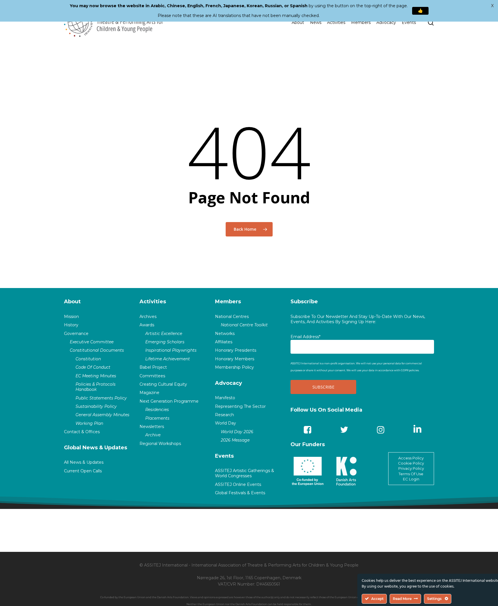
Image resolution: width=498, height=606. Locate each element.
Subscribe (304, 301)
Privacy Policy (411, 468)
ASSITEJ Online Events (238, 484)
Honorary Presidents (235, 350)
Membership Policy (234, 367)
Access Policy (411, 458)
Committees (152, 375)
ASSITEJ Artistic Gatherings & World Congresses (244, 473)
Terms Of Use (411, 473)
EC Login (411, 479)
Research (224, 414)
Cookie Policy (411, 463)
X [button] (492, 5)
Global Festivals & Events (240, 492)
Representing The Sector (240, 406)
